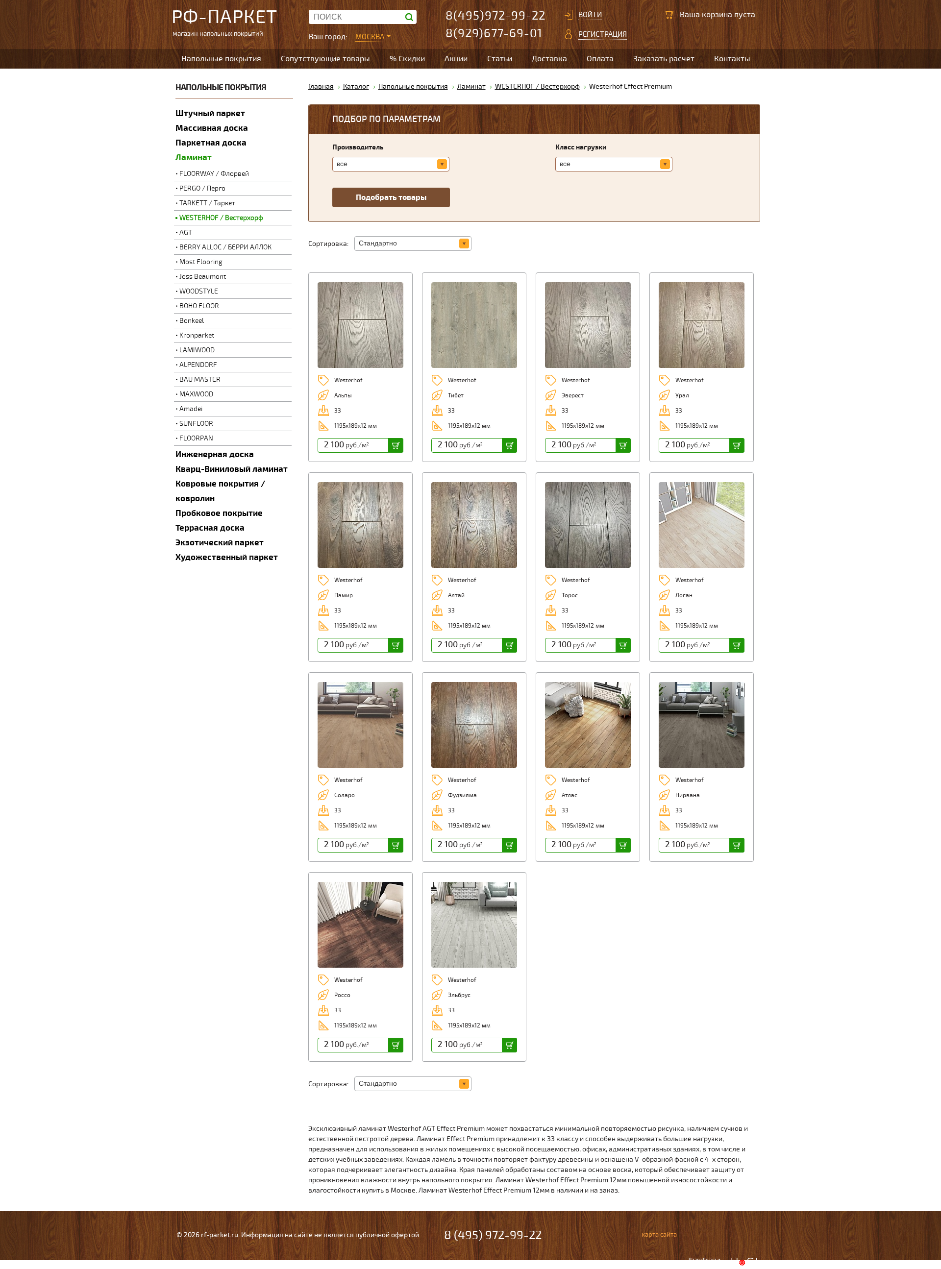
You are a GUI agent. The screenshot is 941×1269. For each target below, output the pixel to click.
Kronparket (196, 335)
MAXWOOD (196, 394)
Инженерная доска (214, 454)
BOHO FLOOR (199, 306)
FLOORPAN (196, 438)
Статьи (499, 59)
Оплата (600, 59)
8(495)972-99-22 (495, 16)
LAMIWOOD (197, 350)
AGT (185, 232)
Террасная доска (210, 528)
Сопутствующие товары (325, 59)
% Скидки (407, 59)
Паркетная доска (211, 143)
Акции (456, 59)
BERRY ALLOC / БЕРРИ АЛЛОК (225, 247)
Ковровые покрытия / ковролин (220, 491)
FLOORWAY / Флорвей (214, 174)
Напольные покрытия (221, 59)
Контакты (732, 59)
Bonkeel (191, 321)
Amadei (190, 409)
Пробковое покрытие (219, 513)
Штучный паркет (210, 113)
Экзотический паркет (219, 542)
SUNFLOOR (196, 423)
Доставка (549, 59)
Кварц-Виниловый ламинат (231, 469)
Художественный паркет (226, 557)
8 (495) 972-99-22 (493, 1235)
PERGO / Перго (202, 188)
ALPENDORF (198, 365)
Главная (321, 86)
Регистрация (602, 34)
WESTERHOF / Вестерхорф (221, 218)
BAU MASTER (200, 379)
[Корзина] (670, 15)
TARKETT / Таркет (207, 203)
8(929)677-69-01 (494, 33)
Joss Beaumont (202, 276)
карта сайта (659, 1235)
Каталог (356, 86)
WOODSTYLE (198, 291)
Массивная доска (211, 128)
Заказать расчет (663, 59)
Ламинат (193, 157)
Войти (590, 14)
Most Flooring (201, 262)
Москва (369, 36)
